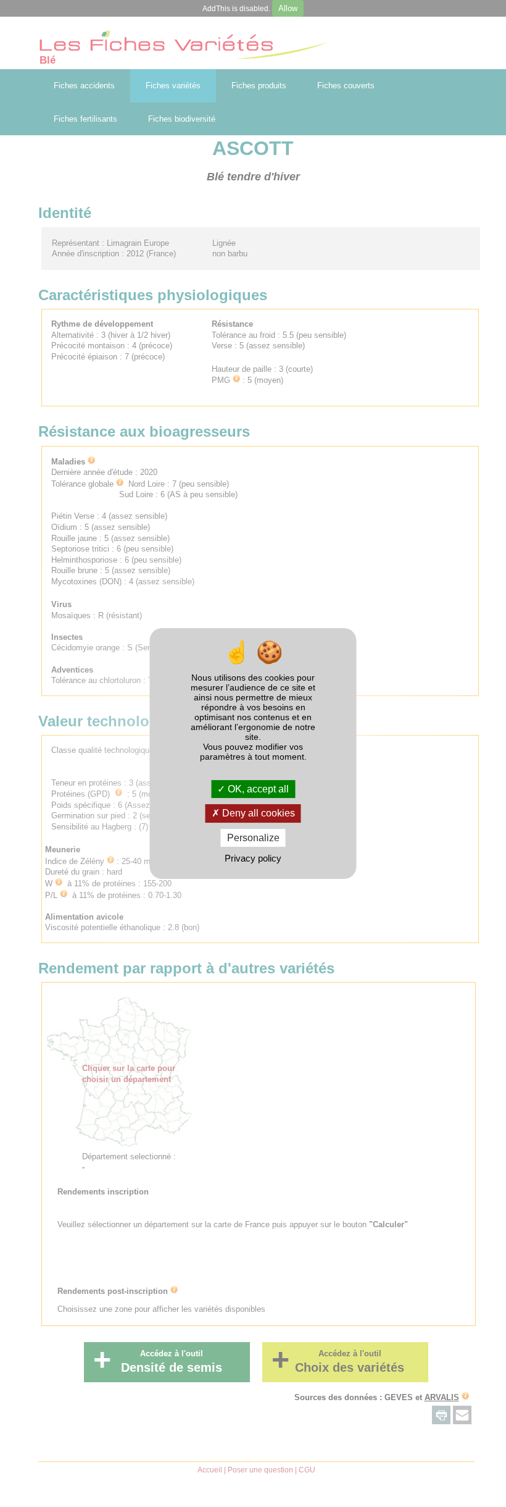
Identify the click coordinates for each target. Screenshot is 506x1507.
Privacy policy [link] (253, 858)
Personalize (253, 838)
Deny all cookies (257, 813)
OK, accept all (257, 789)
